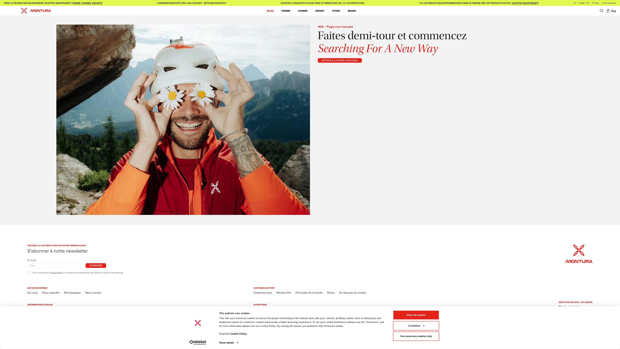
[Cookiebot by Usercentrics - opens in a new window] (198, 342)
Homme (73, 3)
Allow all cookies (416, 315)
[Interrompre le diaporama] (575, 3)
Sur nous (32, 292)
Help (597, 3)
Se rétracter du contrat (352, 292)
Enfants (85, 3)
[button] (270, 10)
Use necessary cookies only (416, 336)
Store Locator (93, 292)
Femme (64, 3)
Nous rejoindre (51, 292)
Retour (331, 292)
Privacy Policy (56, 272)
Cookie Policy (238, 333)
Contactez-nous (262, 292)
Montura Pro (283, 292)
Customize (414, 325)
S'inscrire (96, 265)
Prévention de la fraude (309, 292)
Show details (226, 342)
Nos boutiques (72, 292)
